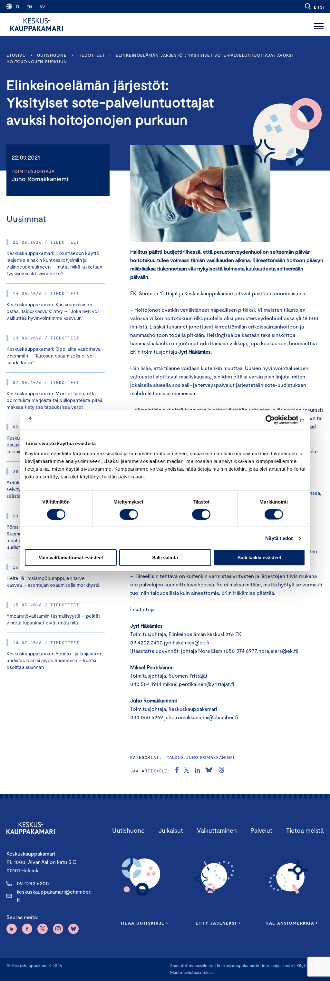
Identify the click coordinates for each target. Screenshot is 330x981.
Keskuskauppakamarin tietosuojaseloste (254, 965)
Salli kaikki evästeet (259, 557)
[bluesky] (209, 771)
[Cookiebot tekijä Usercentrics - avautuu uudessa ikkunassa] (277, 420)
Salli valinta (165, 557)
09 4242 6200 (33, 883)
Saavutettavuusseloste (191, 965)
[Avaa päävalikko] (319, 24)
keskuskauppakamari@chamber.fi (54, 895)
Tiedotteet (91, 55)
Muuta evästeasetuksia (192, 972)
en (29, 6)
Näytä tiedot (279, 538)
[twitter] (186, 771)
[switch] (129, 514)
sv (42, 6)
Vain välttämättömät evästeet (71, 557)
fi (17, 6)
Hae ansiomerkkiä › (292, 923)
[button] (314, 6)
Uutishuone (52, 55)
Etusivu (15, 55)
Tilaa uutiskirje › (144, 923)
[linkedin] (197, 771)
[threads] (221, 771)
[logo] (36, 24)
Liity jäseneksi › (218, 923)
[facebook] (177, 771)
